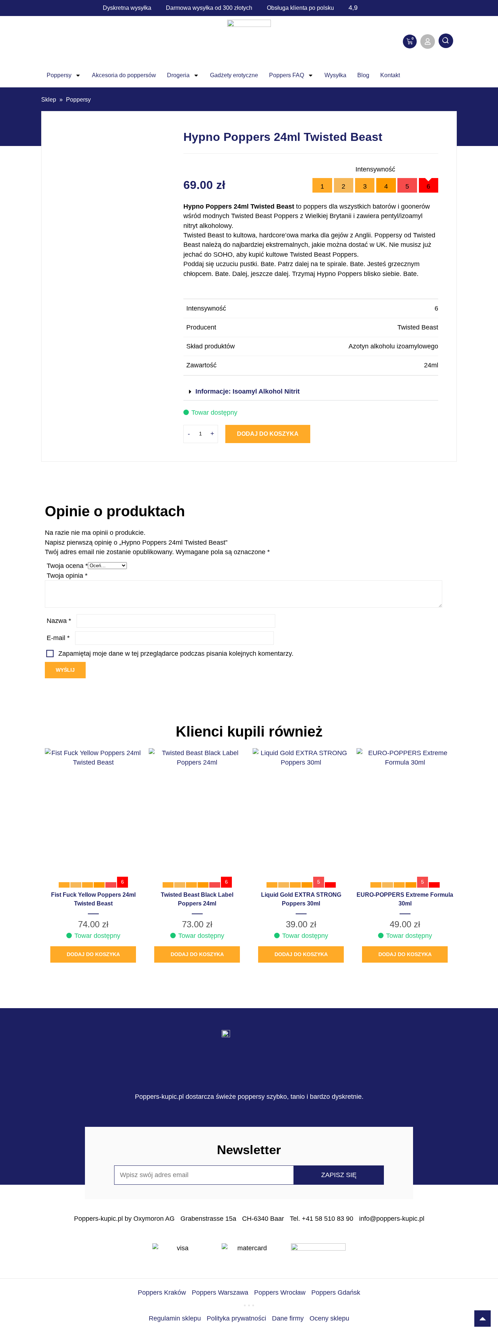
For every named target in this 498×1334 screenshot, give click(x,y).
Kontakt (390, 75)
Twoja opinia (67, 575)
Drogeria (178, 75)
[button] (310, 392)
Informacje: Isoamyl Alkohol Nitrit (247, 391)
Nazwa (59, 620)
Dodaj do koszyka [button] (93, 954)
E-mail (58, 638)
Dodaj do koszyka (268, 434)
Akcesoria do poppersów (124, 75)
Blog (363, 75)
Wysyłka (335, 75)
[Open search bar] (446, 41)
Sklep (48, 99)
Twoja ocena (67, 565)
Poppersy (59, 75)
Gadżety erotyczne (234, 75)
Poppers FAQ (286, 75)
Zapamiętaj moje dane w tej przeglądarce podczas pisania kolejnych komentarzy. (175, 653)
